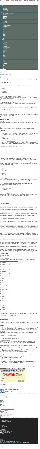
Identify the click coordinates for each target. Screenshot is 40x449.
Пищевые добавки (3, 39)
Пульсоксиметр (2, 402)
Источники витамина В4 (4, 92)
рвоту (11, 328)
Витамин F (4, 55)
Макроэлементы (5, 63)
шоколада (5, 107)
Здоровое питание (5, 21)
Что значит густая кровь (2, 405)
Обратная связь (3, 429)
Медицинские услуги (5, 8)
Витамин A (4, 40)
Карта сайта (1, 439)
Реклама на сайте (3, 428)
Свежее (2, 5)
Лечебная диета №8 (5, 18)
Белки (4, 60)
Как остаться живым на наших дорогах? (6, 340)
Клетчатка (4, 65)
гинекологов (7, 211)
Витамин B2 (5, 42)
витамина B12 (28, 198)
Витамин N (4, 57)
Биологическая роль (4, 89)
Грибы (3, 31)
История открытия (3, 88)
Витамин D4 (5, 53)
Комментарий (1, 399)
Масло (3, 36)
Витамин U (4, 58)
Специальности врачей (5, 10)
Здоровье (2, 445)
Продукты (3, 23)
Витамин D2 (5, 52)
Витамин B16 (5, 49)
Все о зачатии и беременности (5, 420)
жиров (8, 226)
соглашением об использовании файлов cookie (18, 442)
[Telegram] (4, 392)
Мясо (3, 28)
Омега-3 (3, 67)
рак (10, 188)
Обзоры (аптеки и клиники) (6, 11)
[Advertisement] (19, 151)
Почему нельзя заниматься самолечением (4, 413)
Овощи (3, 27)
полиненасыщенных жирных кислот (11, 141)
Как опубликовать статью (4, 426)
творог (27, 349)
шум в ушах (3, 168)
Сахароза (4, 66)
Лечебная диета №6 (5, 17)
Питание (2, 19)
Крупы (3, 29)
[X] (2, 392)
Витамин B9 (5, 46)
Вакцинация (1, 416)
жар (12, 328)
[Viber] (3, 392)
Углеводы (5, 61)
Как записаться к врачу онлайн (3, 412)
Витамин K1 (5, 56)
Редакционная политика (4, 427)
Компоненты (3, 59)
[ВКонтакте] (0, 392)
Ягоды (3, 33)
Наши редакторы (3, 425)
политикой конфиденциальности (8, 442)
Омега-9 (3, 68)
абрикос (12, 313)
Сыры (3, 38)
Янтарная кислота (2, 403)
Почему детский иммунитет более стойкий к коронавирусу (6, 408)
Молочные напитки (6, 26)
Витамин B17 (5, 50)
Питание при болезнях (5, 9)
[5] (3, 74)
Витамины (3, 447)
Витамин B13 (5, 48)
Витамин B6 (5, 44)
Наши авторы (3, 424)
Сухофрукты (4, 34)
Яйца (3, 30)
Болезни (3, 6)
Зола (3, 64)
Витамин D (4, 51)
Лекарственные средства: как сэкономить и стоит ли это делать (7, 414)
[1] (0, 74)
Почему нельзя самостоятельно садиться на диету (8, 13)
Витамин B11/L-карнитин (7, 47)
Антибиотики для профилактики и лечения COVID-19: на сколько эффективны (10, 338)
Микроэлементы (6, 62)
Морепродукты (4, 35)
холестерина (7, 178)
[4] (2, 74)
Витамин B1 (5, 41)
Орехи (3, 32)
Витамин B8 (5, 45)
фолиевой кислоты (21, 198)
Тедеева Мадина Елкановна (3, 73)
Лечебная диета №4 (5, 16)
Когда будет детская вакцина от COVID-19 (4, 410)
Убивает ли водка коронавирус (5, 339)
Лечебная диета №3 (5, 15)
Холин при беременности (4, 91)
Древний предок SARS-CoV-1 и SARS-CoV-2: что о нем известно (7, 409)
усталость (5, 174)
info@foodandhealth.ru (18, 441)
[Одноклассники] (1, 392)
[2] (1, 74)
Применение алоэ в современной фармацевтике (7, 421)
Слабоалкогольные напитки (7, 25)
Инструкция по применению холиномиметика (6, 93)
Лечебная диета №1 (5, 14)
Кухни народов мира (5, 22)
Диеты (2, 12)
